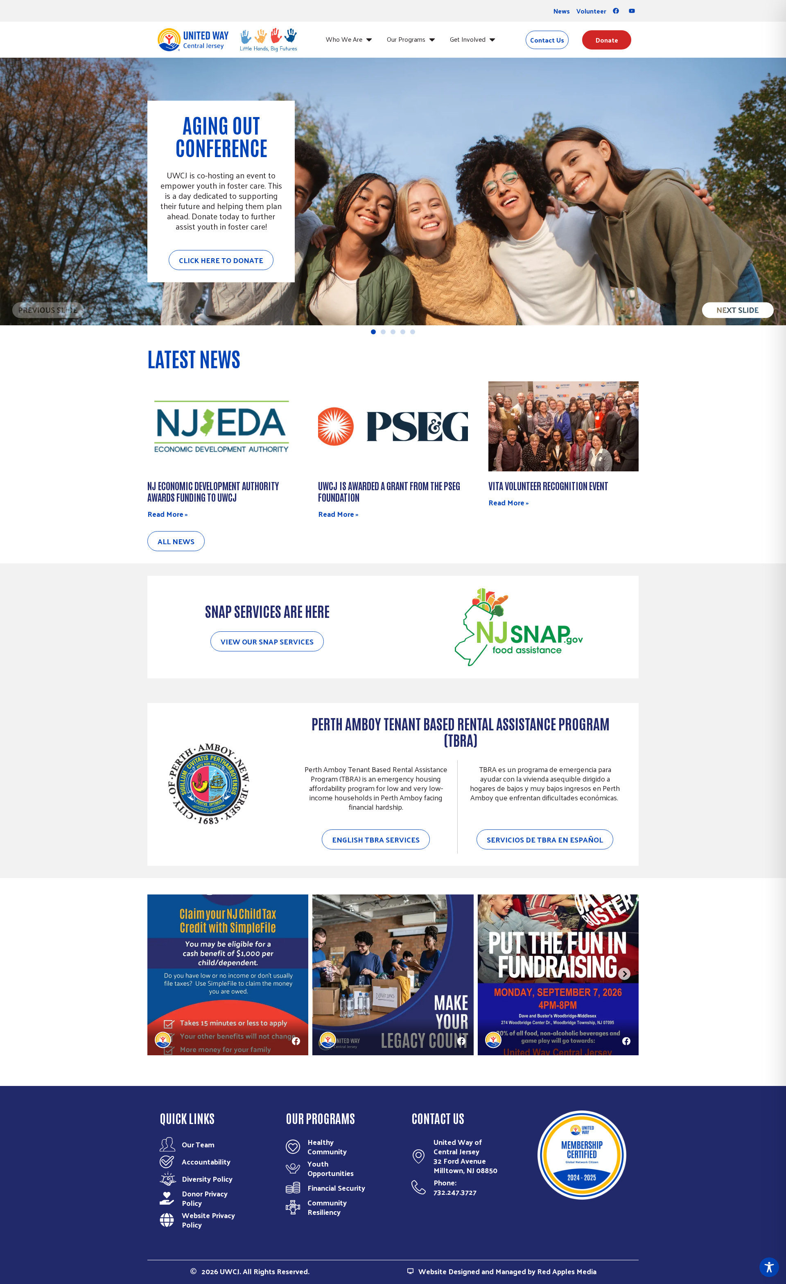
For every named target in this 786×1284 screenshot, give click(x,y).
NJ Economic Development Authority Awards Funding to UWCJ (213, 491)
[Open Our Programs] (432, 39)
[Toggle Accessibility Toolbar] (769, 1267)
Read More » (167, 513)
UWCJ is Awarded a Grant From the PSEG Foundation (389, 491)
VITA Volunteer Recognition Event (548, 485)
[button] (48, 314)
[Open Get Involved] (492, 39)
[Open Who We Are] (369, 39)
